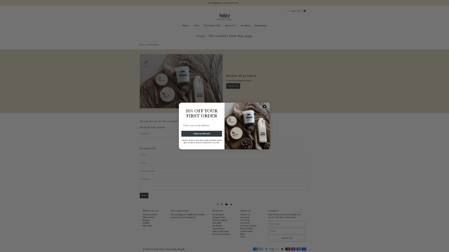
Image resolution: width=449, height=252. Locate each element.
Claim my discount (202, 134)
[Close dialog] (264, 107)
